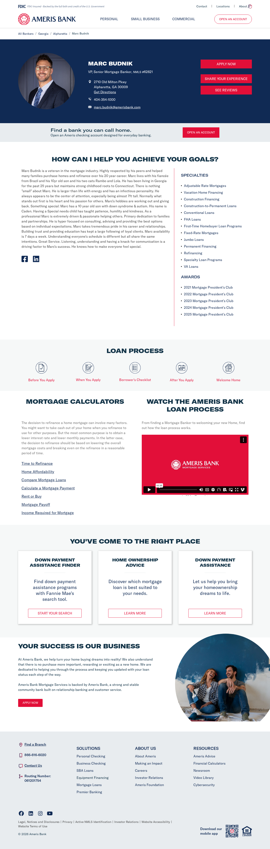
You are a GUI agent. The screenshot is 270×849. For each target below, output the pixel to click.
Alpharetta (60, 34)
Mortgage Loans (89, 785)
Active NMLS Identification (93, 822)
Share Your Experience (226, 79)
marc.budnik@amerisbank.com (117, 107)
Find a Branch (35, 744)
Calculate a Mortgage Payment (48, 488)
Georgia (43, 34)
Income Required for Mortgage (48, 512)
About (243, 6)
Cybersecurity (204, 785)
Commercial (183, 19)
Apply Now (226, 64)
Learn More (135, 613)
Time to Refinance (37, 463)
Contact (201, 6)
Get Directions (105, 92)
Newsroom (201, 770)
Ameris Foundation (149, 785)
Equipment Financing (93, 778)
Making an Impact (148, 763)
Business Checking (91, 763)
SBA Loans (85, 770)
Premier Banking (89, 792)
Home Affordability (38, 471)
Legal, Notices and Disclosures (38, 822)
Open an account (201, 132)
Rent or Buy (32, 496)
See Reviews (226, 90)
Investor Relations (149, 778)
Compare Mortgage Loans (44, 479)
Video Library (203, 778)
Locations (223, 6)
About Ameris (145, 756)
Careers (141, 770)
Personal (109, 19)
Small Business (145, 19)
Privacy (67, 822)
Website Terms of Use (32, 826)
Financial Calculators (209, 763)
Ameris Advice (204, 756)
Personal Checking (91, 756)
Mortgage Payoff (36, 504)
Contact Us (33, 765)
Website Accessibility (156, 822)
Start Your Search (55, 613)
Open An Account (233, 19)
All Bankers (26, 34)
